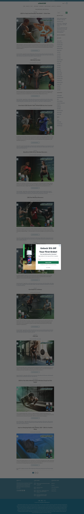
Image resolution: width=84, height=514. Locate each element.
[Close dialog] (60, 245)
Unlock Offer (48, 262)
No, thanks (48, 267)
